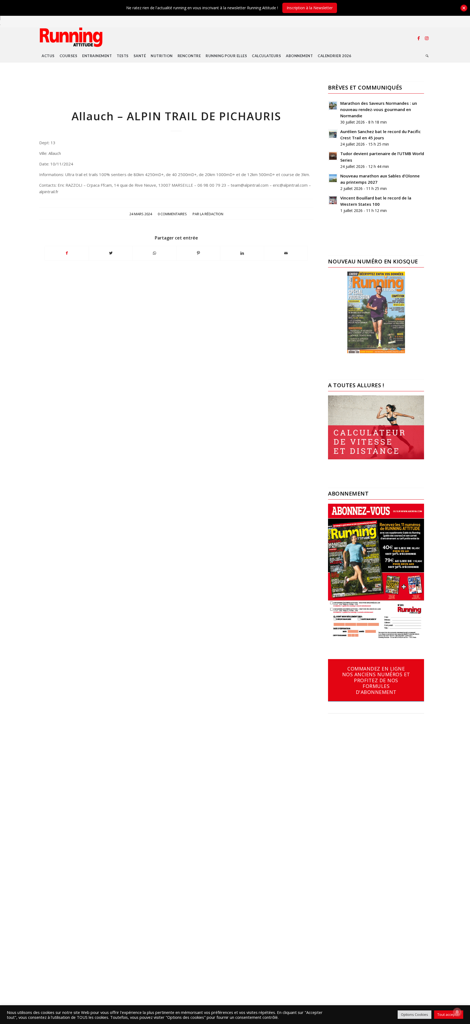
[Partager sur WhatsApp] (154, 253)
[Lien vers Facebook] (419, 38)
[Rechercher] (427, 56)
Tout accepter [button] (448, 1014)
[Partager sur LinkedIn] (242, 253)
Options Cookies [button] (414, 1014)
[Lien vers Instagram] (427, 38)
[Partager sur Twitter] (110, 253)
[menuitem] (48, 56)
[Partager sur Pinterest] (198, 253)
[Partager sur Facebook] (67, 253)
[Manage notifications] (457, 1012)
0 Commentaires (172, 213)
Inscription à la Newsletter (310, 7)
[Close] (463, 8)
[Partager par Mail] (286, 253)
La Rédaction (211, 213)
